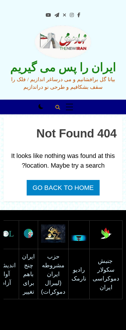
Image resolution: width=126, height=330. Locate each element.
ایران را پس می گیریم (63, 67)
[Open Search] (57, 107)
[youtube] (48, 15)
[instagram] (72, 15)
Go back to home (63, 187)
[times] (64, 15)
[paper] (57, 15)
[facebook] (79, 15)
